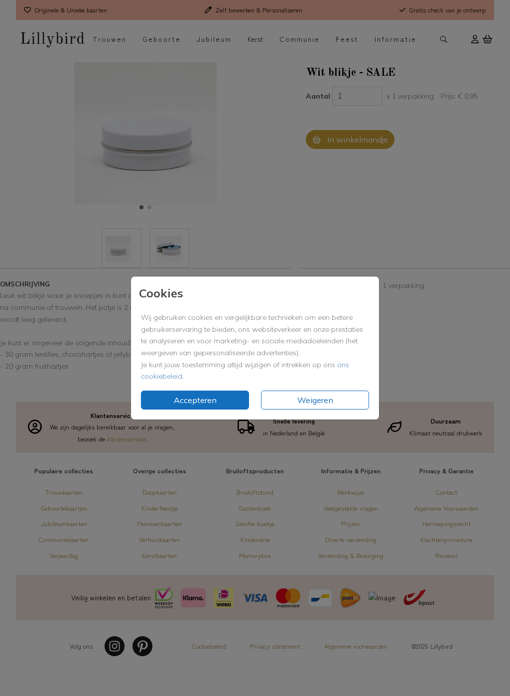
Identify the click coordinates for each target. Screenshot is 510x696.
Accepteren (195, 400)
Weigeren (315, 400)
